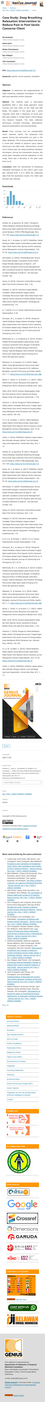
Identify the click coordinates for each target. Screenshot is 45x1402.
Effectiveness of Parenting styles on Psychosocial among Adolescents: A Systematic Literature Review (25, 993)
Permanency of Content (16, 1061)
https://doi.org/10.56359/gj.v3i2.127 (21, 70)
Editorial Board (13, 1025)
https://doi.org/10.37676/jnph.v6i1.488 (26, 374)
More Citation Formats (12, 782)
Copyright (11, 1066)
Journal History (13, 1021)
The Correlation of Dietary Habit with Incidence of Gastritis (24, 894)
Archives (13, 8)
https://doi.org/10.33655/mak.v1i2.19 (23, 252)
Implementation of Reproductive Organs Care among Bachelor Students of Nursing (24, 978)
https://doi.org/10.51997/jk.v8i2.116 (24, 235)
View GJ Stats (18, 1395)
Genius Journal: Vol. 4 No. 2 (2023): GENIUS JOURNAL (23, 968)
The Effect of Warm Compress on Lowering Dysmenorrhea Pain (24, 881)
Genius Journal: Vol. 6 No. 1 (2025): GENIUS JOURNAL (24, 956)
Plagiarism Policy (14, 1052)
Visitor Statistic (13, 1088)
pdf (7, 746)
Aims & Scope (12, 1039)
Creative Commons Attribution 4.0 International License (22, 1384)
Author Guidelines (14, 1043)
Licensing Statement (15, 1070)
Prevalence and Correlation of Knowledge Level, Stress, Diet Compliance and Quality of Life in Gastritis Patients (24, 866)
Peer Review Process (15, 1034)
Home (4, 8)
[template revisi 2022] (18, 1123)
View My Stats (21, 1299)
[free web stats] (11, 1299)
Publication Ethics (14, 1048)
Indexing (10, 1075)
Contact (10, 1099)
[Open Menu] (2, 2)
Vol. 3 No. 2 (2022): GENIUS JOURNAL (15, 10)
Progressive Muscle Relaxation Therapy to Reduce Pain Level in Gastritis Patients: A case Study (24, 964)
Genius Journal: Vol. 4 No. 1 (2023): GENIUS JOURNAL (22, 937)
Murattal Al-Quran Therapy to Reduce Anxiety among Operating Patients (22, 908)
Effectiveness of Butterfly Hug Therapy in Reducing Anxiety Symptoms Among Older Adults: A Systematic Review (24, 951)
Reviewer (10, 1030)
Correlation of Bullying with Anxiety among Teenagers (23, 920)
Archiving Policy (13, 1079)
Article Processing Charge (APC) (20, 1083)
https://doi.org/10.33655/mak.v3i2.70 (17, 432)
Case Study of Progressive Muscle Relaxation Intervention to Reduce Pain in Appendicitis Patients (24, 932)
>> (8, 1005)
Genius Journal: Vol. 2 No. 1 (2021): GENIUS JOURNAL (24, 869)
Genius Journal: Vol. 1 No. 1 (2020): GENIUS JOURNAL (24, 922)
